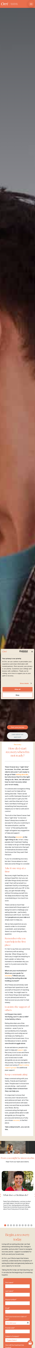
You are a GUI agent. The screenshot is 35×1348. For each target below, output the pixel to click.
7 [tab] (23, 1225)
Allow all (17, 689)
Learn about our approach (17, 735)
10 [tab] (31, 1225)
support (20, 1050)
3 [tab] (11, 1225)
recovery (19, 837)
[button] (31, 4)
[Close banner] (32, 651)
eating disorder (22, 774)
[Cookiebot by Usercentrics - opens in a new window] (20, 651)
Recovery (17, 744)
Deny (17, 695)
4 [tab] (14, 1225)
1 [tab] (5, 1225)
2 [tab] (8, 1225)
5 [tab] (17, 1225)
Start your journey (17, 727)
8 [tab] (26, 1225)
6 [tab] (20, 1225)
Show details (24, 683)
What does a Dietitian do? (15, 1195)
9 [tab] (28, 1225)
